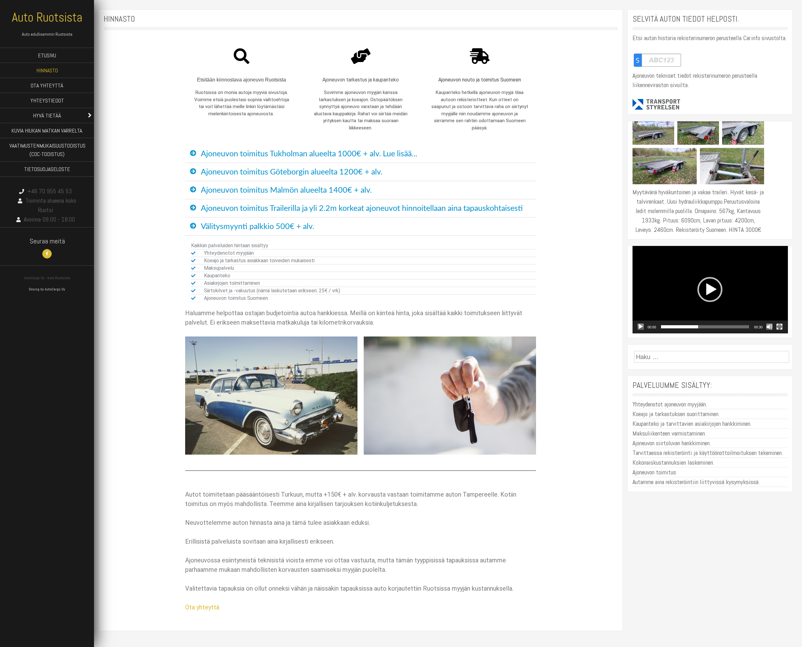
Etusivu (47, 55)
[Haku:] (711, 357)
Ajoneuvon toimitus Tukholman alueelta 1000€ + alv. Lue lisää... (309, 154)
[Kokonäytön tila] (779, 327)
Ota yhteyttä (47, 85)
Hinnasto (47, 70)
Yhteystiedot (47, 100)
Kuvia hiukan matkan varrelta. (47, 130)
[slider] (705, 326)
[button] (360, 154)
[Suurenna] (666, 129)
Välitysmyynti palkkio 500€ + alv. (257, 227)
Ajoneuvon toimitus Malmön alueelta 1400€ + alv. (286, 190)
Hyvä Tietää (47, 115)
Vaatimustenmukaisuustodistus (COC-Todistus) (47, 150)
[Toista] (641, 327)
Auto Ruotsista (47, 17)
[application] (710, 289)
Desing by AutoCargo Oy (47, 289)
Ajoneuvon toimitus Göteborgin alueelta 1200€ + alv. (292, 172)
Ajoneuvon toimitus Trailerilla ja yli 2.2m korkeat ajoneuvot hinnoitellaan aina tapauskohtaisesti (362, 208)
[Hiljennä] (769, 327)
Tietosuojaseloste (47, 169)
